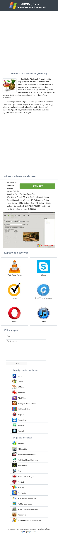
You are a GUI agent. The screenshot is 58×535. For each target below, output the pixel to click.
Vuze (20, 376)
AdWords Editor (24, 409)
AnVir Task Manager (26, 476)
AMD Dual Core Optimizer (28, 460)
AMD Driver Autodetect (27, 455)
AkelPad (21, 426)
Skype (43, 275)
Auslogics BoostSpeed (26, 404)
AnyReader (22, 493)
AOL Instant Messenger (27, 498)
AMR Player (22, 466)
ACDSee (21, 387)
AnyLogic (21, 487)
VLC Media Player (15, 275)
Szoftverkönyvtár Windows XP (30, 520)
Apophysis (22, 515)
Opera (14, 322)
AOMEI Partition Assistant (28, 509)
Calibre (20, 382)
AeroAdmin (22, 420)
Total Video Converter (43, 298)
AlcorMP (21, 431)
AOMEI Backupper (25, 504)
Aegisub (21, 415)
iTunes (43, 322)
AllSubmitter (22, 449)
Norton (14, 298)
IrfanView (21, 393)
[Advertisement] (29, 41)
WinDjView (22, 398)
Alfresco (21, 444)
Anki (19, 471)
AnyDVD (21, 482)
